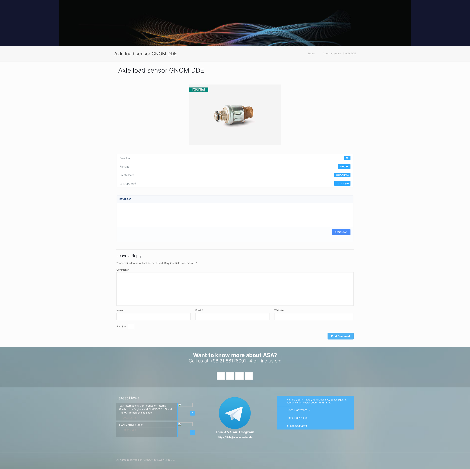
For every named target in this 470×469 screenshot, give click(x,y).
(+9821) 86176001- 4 (298, 410)
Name (120, 310)
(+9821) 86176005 (297, 417)
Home (311, 53)
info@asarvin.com (297, 425)
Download (341, 232)
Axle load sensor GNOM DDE (339, 53)
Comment (122, 269)
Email (199, 310)
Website (279, 310)
